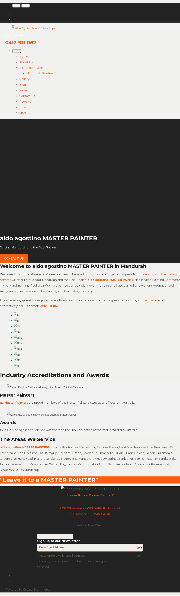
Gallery (24, 79)
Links (22, 107)
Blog (22, 84)
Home (23, 56)
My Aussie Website (93, 525)
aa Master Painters (14, 402)
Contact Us (27, 96)
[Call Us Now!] (61, 306)
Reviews (25, 101)
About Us (26, 62)
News (23, 90)
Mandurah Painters (39, 73)
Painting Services (31, 67)
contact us (145, 300)
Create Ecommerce (37, 589)
